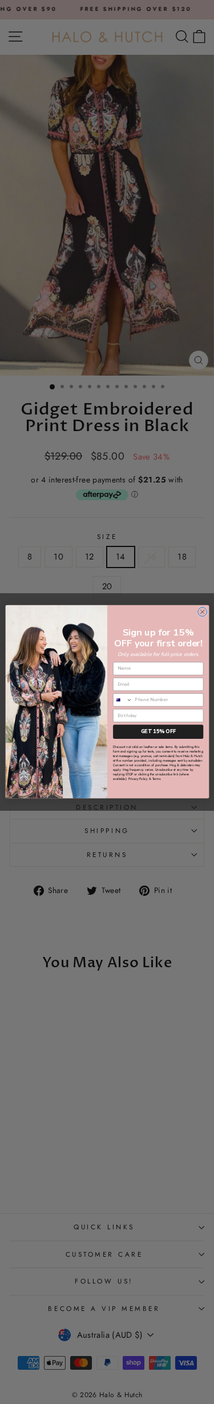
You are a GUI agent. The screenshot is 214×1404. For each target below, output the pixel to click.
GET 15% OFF (157, 732)
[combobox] (122, 700)
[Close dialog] (202, 612)
